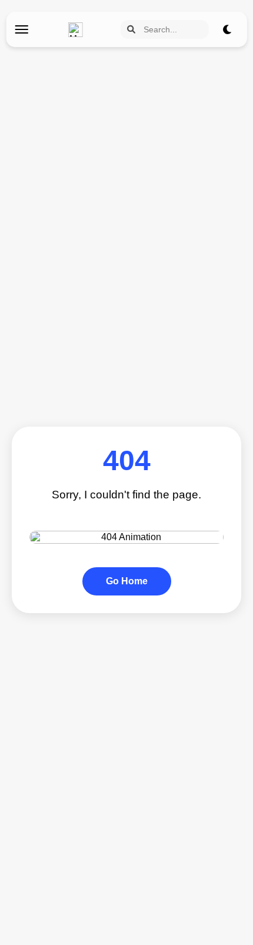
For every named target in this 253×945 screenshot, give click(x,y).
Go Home (127, 581)
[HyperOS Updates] (78, 29)
